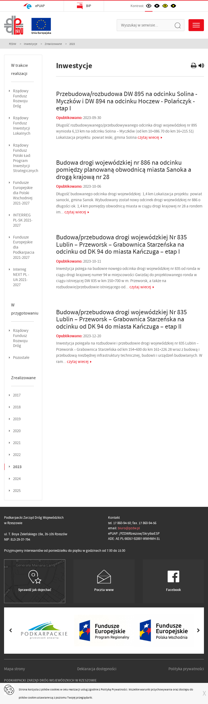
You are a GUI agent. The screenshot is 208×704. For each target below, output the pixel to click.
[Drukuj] (194, 66)
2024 (17, 478)
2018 (17, 407)
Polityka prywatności (186, 669)
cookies (55, 689)
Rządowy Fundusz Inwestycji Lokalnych (21, 125)
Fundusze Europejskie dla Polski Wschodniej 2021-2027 (22, 193)
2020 (17, 431)
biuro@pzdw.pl (129, 528)
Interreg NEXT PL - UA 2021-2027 (21, 277)
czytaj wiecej (148, 137)
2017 (17, 395)
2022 (17, 454)
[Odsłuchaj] (201, 66)
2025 (17, 490)
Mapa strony (14, 669)
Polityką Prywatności (114, 689)
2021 (17, 442)
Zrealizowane (53, 44)
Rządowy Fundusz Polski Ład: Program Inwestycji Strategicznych (25, 158)
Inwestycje (30, 44)
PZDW (12, 44)
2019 (17, 419)
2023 (17, 467)
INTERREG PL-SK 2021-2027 (22, 220)
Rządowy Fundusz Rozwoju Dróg (20, 98)
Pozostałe (21, 357)
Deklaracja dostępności (96, 669)
